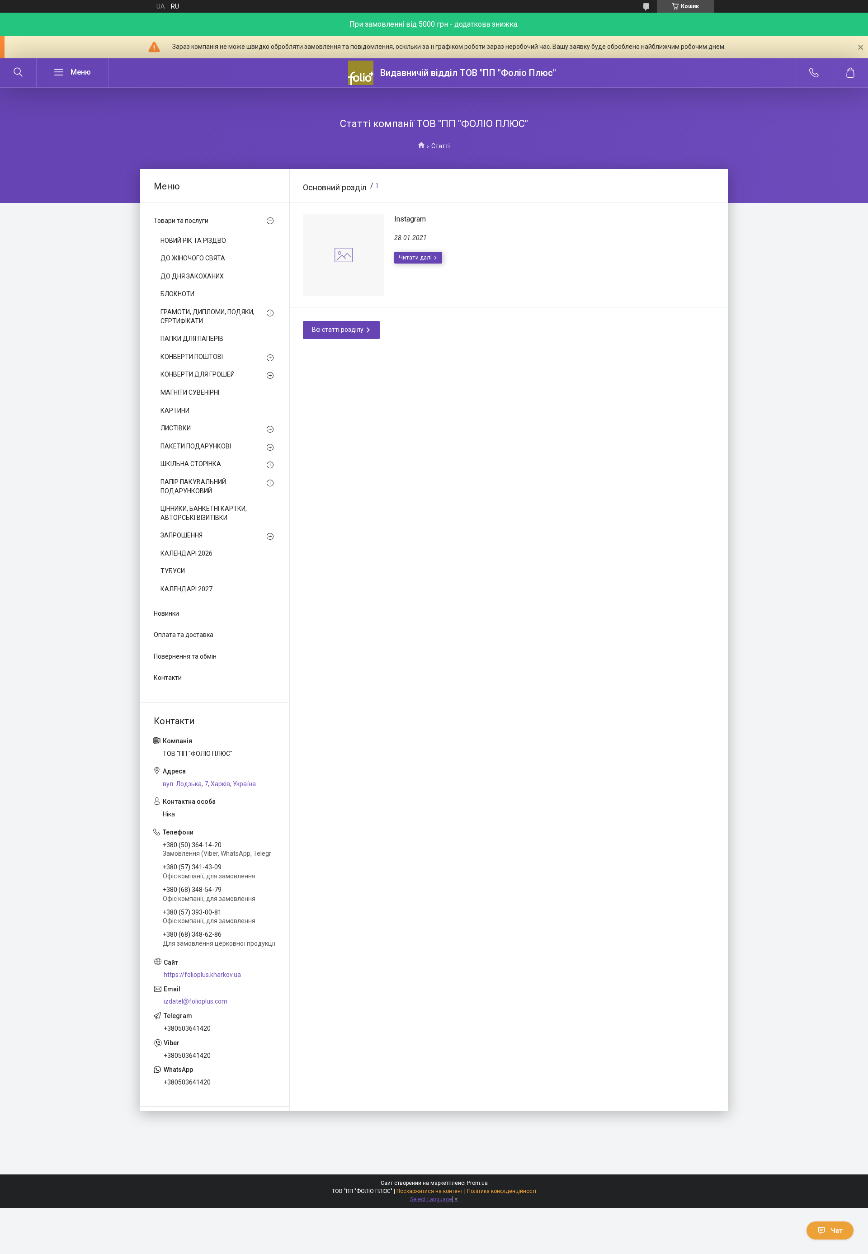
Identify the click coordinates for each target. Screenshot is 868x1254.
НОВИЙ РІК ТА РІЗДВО (193, 240)
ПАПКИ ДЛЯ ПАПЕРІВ (191, 338)
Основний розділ (335, 187)
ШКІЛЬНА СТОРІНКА (190, 463)
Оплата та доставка (183, 634)
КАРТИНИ (174, 410)
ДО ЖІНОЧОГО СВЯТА (192, 258)
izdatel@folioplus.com (195, 1001)
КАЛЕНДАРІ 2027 (186, 589)
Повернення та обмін (185, 656)
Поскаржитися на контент (429, 1191)
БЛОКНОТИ (177, 293)
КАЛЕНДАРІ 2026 (186, 553)
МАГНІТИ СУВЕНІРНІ (189, 392)
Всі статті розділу (337, 329)
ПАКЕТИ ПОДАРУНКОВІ (195, 446)
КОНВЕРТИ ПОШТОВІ (191, 356)
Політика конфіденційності (501, 1191)
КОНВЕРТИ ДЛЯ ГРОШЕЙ (197, 374)
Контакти (168, 677)
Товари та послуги (181, 220)
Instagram (410, 219)
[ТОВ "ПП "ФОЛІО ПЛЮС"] (360, 73)
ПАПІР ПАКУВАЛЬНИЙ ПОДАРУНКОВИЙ (193, 486)
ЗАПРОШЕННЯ (181, 535)
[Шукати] (18, 72)
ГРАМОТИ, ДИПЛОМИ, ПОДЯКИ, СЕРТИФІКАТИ (207, 316)
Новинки (166, 613)
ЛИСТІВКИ (175, 428)
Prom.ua (477, 1183)
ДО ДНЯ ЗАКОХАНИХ (192, 276)
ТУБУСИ (172, 571)
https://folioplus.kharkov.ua (202, 974)
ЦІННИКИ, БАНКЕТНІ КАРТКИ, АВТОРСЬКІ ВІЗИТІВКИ (203, 513)
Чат (837, 1230)
